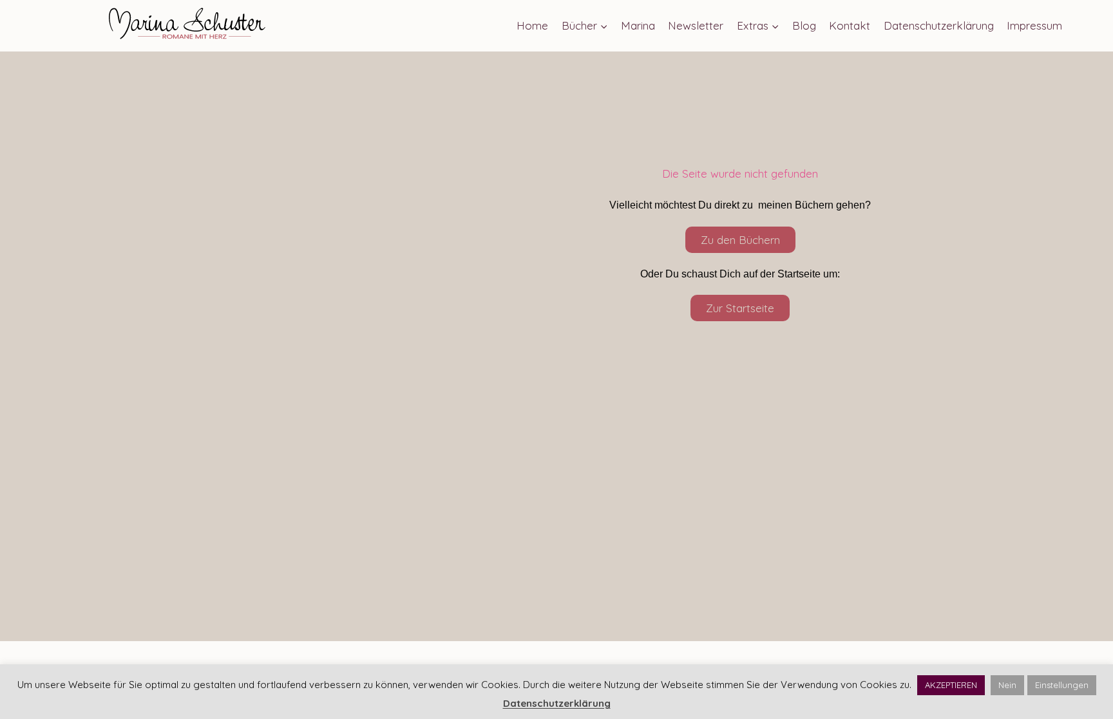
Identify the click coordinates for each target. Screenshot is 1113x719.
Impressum (1034, 25)
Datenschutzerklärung (939, 25)
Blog (804, 25)
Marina (638, 25)
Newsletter (695, 25)
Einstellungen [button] (1062, 685)
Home (532, 25)
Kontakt (849, 25)
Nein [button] (1007, 685)
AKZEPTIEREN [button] (951, 685)
